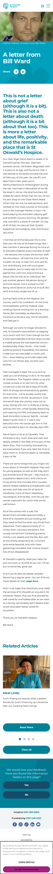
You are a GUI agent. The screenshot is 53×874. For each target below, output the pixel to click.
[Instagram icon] (21, 824)
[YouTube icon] (38, 824)
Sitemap (26, 835)
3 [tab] (29, 739)
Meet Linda (11, 693)
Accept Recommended (26, 869)
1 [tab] (20, 739)
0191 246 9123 (33, 818)
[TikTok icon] (26, 824)
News (15, 43)
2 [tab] (24, 739)
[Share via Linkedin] (23, 71)
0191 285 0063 (31, 812)
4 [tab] (33, 739)
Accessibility (26, 840)
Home (6, 43)
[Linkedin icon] (32, 824)
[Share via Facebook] (16, 71)
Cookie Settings (26, 862)
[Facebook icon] (15, 824)
